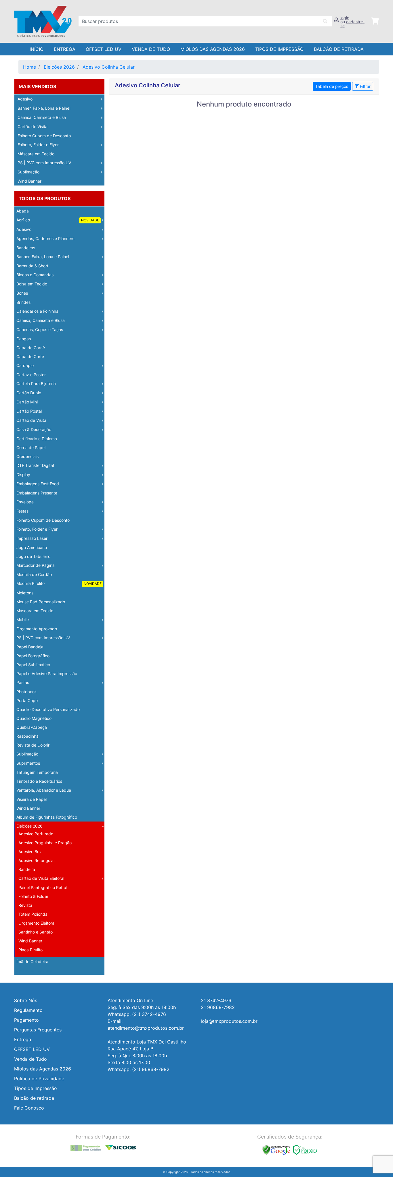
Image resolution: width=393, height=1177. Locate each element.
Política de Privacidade (39, 1078)
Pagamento (26, 1020)
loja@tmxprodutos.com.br (229, 1021)
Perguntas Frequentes (38, 1030)
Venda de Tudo (151, 49)
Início (36, 49)
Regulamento (28, 1010)
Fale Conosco (29, 1108)
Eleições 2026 (59, 67)
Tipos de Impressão (279, 49)
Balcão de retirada (34, 1098)
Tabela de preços (331, 86)
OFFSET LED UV (103, 49)
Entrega (64, 49)
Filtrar (365, 86)
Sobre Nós (25, 1000)
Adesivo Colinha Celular (109, 67)
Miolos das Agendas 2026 (212, 49)
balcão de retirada (339, 49)
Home (29, 67)
